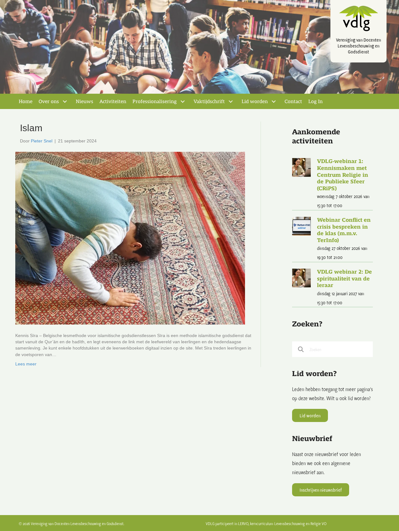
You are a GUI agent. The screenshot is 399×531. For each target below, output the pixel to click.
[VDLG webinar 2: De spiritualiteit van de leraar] (301, 277)
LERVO (243, 523)
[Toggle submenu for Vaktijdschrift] (230, 101)
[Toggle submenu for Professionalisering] (182, 101)
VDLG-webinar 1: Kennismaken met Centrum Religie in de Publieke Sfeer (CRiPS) (342, 174)
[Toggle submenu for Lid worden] (273, 101)
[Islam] (130, 237)
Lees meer (25, 363)
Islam (31, 128)
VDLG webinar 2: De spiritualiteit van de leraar (344, 278)
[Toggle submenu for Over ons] (65, 101)
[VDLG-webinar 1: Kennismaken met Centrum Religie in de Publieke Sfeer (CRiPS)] (301, 167)
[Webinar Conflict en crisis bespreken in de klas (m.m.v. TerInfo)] (301, 225)
